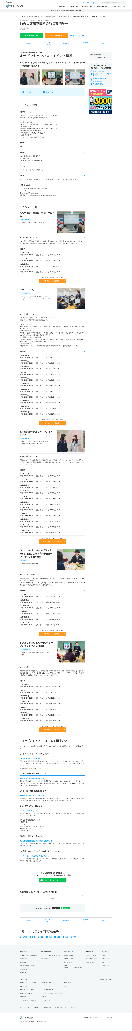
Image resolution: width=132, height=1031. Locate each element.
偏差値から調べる (24, 958)
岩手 (41, 937)
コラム (125, 6)
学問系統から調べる (91, 955)
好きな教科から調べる (91, 958)
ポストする (57, 908)
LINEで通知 (31, 35)
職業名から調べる (68, 955)
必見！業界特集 (45, 958)
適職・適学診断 (68, 962)
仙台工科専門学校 (98, 81)
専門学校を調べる (74, 6)
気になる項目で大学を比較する (27, 965)
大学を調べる (63, 6)
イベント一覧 (49, 92)
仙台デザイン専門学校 (99, 78)
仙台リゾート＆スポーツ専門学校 (102, 75)
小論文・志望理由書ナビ (47, 989)
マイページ (105, 951)
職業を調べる (68, 951)
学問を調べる (90, 951)
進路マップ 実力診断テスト (26, 993)
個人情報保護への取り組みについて (93, 1017)
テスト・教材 (116, 6)
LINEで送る (67, 908)
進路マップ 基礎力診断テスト (27, 989)
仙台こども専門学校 (99, 71)
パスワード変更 (106, 965)
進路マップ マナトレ (69, 982)
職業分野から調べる (69, 958)
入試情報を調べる (24, 962)
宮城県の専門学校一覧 (39, 16)
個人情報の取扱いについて (61, 1007)
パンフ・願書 (56, 35)
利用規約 (36, 1007)
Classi (43, 996)
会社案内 (109, 1017)
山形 (66, 937)
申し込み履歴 (105, 958)
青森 (33, 937)
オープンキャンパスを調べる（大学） (29, 955)
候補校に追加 (75, 35)
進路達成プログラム (24, 996)
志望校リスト (105, 955)
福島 (74, 937)
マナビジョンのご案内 (25, 1007)
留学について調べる (24, 969)
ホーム (21, 16)
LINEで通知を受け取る (52, 880)
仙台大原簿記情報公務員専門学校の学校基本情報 (57, 16)
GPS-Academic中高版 (46, 982)
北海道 (24, 937)
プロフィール (105, 962)
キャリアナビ (44, 986)
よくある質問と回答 (46, 1007)
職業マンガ (74, 966)
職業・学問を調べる (103, 6)
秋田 (58, 937)
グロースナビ (44, 1000)
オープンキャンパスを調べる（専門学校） (51, 955)
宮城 (50, 937)
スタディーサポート (24, 986)
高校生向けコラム (24, 972)
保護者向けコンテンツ (105, 979)
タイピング (66, 986)
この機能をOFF (100, 57)
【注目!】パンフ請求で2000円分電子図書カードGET (65, 10)
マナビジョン (14, 6)
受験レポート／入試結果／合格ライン (50, 993)
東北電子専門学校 (98, 84)
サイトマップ (74, 1007)
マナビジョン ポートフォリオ (27, 1000)
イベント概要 (29, 92)
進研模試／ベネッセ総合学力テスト (28, 982)
